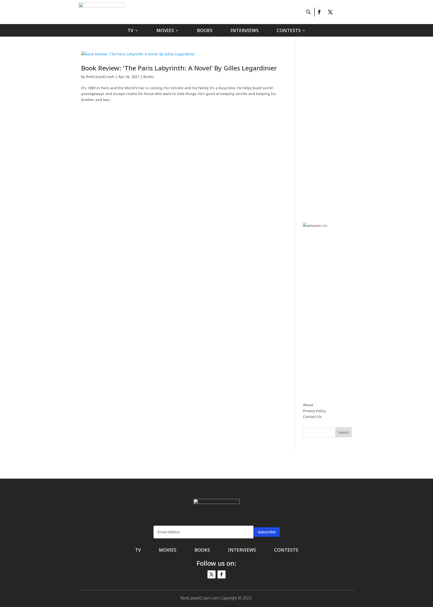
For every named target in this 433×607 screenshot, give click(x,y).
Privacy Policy (314, 410)
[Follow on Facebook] (319, 12)
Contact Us (312, 416)
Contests (289, 31)
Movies (165, 31)
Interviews (245, 31)
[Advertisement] (340, 126)
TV (130, 31)
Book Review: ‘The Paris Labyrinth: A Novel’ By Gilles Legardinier (179, 67)
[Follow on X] (330, 12)
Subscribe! (266, 532)
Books (204, 31)
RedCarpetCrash (100, 76)
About (308, 404)
